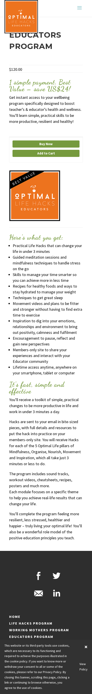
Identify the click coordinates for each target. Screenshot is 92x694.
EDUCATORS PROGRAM (31, 636)
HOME (15, 616)
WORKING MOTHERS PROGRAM (39, 630)
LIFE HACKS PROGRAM (30, 623)
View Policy (83, 666)
